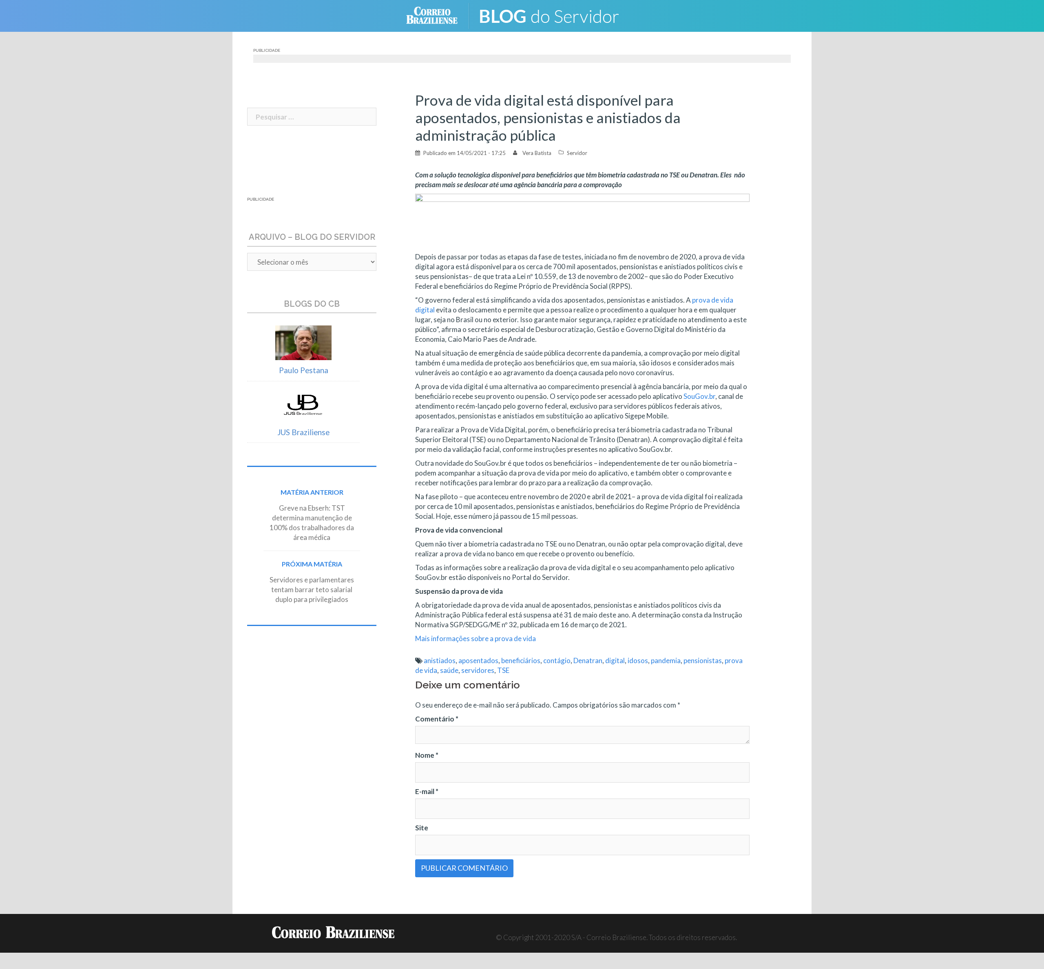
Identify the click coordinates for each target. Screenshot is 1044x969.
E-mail (426, 791)
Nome (426, 755)
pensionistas (702, 660)
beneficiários (520, 660)
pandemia (666, 660)
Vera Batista (536, 153)
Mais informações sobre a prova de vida (475, 638)
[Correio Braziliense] (438, 15)
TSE (503, 670)
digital (615, 660)
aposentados (478, 660)
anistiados (440, 660)
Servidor (577, 153)
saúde (449, 670)
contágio (557, 660)
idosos (638, 660)
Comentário (436, 719)
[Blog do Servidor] (554, 15)
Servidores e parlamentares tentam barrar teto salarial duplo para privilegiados (312, 589)
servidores (477, 670)
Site (421, 827)
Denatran (587, 660)
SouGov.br (699, 396)
